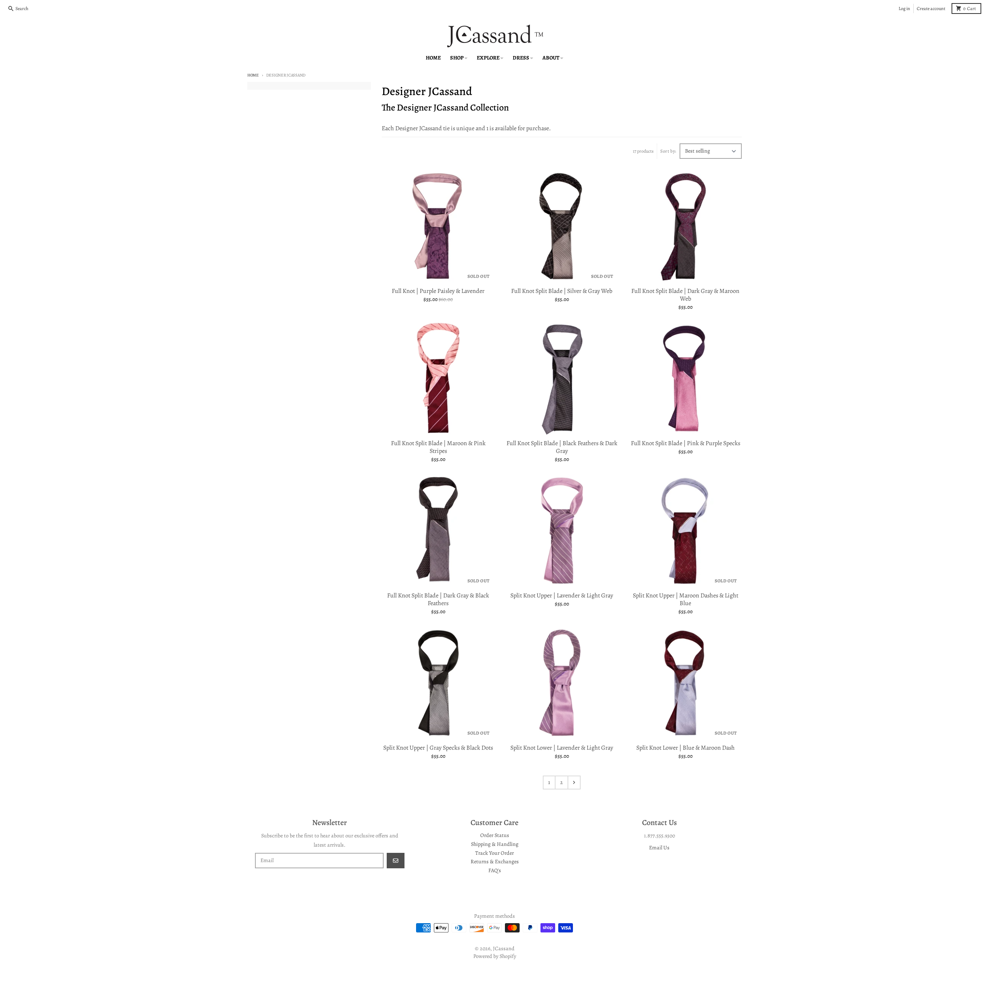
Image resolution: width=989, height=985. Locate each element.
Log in (904, 8)
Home (253, 75)
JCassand (504, 948)
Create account (931, 8)
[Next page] (574, 782)
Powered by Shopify (494, 956)
